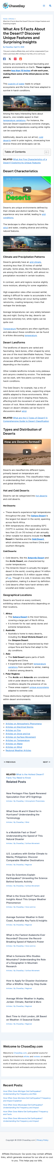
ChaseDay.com (20, 1053)
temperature (31, 335)
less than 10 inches (20, 70)
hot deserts (41, 496)
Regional (28, 865)
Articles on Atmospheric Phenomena (24, 723)
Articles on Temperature (18, 740)
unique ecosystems (39, 687)
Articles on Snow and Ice (18, 733)
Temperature (9, 329)
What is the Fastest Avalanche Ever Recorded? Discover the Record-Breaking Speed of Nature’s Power (25, 938)
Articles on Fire (13, 730)
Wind (27, 822)
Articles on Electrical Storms (19, 727)
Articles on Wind (14, 747)
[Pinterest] (15, 59)
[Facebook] (4, 59)
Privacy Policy (42, 1140)
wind (5, 227)
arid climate (35, 262)
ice (9, 578)
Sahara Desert (38, 515)
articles (26, 1056)
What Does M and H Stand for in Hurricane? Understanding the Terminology (23, 814)
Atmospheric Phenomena (34, 801)
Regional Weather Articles (18, 750)
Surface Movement (32, 843)
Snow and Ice (30, 907)
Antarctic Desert (36, 558)
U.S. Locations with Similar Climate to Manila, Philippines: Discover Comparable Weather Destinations (26, 857)
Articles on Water (14, 743)
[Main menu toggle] (44, 6)
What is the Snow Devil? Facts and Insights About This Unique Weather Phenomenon (26, 899)
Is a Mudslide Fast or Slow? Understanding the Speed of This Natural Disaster (24, 835)
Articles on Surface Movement (21, 737)
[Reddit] (20, 59)
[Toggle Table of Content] (45, 152)
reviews (37, 1056)
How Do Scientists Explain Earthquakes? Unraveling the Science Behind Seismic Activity (26, 878)
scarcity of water (16, 84)
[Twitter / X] (10, 59)
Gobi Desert (38, 539)
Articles (9, 801)
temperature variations (14, 120)
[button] (50, 5)
